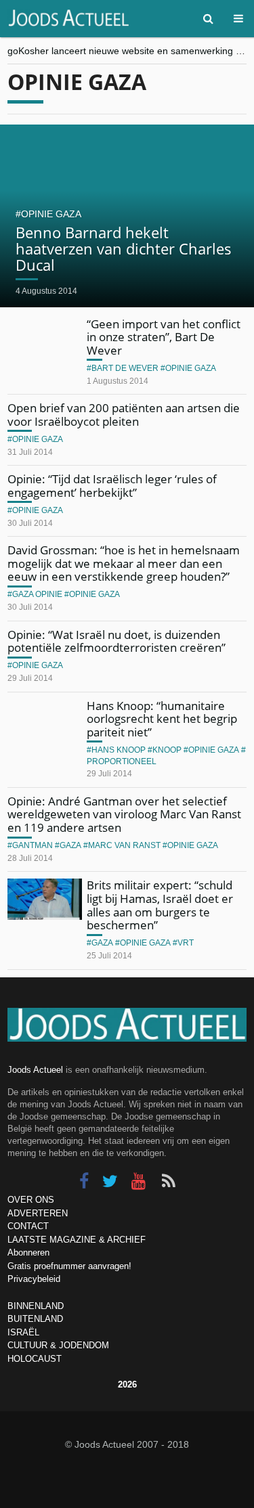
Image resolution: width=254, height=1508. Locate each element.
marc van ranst (124, 845)
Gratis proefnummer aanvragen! (69, 1266)
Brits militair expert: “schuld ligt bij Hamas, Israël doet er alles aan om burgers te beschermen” (160, 905)
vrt (185, 943)
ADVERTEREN (37, 1213)
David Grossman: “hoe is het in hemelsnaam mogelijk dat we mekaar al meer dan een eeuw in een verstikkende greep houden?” (123, 563)
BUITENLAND (35, 1319)
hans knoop (118, 750)
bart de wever (124, 368)
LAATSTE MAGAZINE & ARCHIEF (76, 1240)
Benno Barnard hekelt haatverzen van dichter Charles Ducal (124, 248)
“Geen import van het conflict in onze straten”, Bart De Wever (163, 337)
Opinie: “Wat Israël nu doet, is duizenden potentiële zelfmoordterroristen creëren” (116, 641)
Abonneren (28, 1252)
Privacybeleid (33, 1279)
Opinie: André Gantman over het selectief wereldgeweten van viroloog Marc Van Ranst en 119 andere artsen (124, 814)
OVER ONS (30, 1200)
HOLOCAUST (34, 1359)
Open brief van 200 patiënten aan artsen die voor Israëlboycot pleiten (123, 414)
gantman (32, 845)
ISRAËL (23, 1332)
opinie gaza (51, 213)
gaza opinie (37, 594)
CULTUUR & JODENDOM (58, 1345)
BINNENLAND (35, 1306)
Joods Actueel (35, 1070)
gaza (70, 845)
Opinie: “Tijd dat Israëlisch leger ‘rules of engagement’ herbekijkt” (112, 485)
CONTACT (28, 1226)
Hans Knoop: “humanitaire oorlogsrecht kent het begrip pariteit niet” (162, 719)
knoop (167, 750)
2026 (127, 1384)
